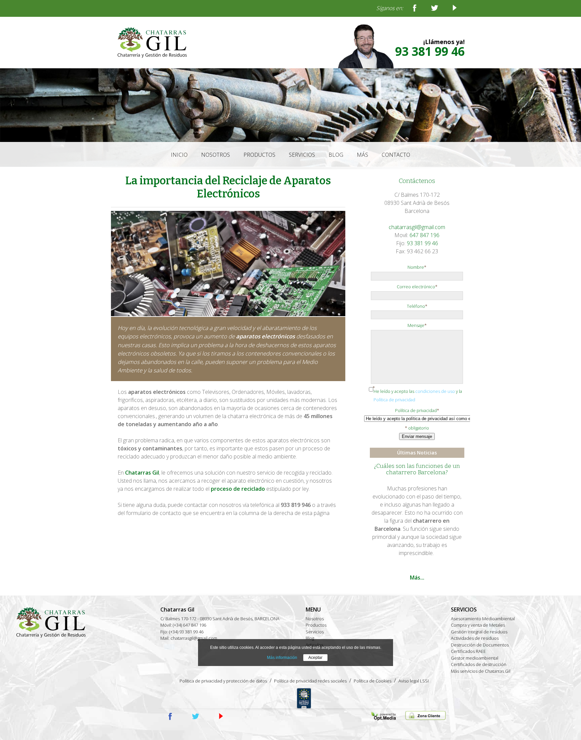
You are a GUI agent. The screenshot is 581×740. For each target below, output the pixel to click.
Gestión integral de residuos (479, 632)
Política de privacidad (394, 400)
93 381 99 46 (430, 51)
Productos (316, 625)
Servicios (315, 632)
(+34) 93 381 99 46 (186, 632)
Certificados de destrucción (478, 664)
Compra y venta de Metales (478, 625)
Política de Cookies (372, 681)
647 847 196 (424, 235)
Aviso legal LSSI (413, 681)
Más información (282, 657)
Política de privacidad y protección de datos (223, 681)
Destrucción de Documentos (480, 645)
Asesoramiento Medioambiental (483, 619)
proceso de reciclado (238, 488)
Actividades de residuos (475, 638)
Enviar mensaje (417, 436)
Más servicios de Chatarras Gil (480, 671)
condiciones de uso (435, 391)
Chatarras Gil (142, 472)
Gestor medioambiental (474, 658)
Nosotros (315, 619)
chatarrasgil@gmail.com (417, 227)
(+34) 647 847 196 (189, 625)
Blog (310, 638)
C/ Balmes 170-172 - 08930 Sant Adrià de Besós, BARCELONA (219, 619)
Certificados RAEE (468, 651)
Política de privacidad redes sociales (310, 681)
